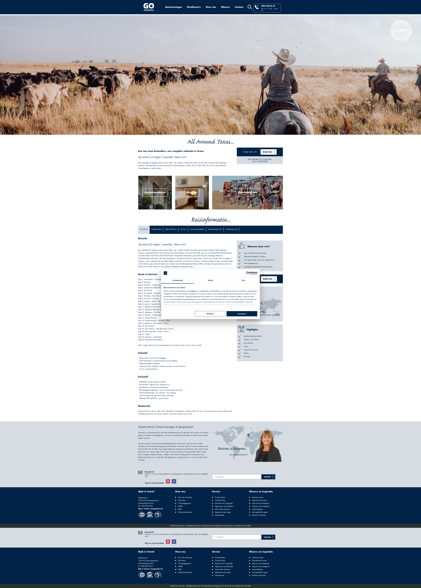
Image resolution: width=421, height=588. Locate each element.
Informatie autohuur (222, 509)
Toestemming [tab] (177, 280)
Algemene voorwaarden (224, 506)
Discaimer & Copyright (224, 503)
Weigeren (210, 314)
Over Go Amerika (185, 497)
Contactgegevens (184, 503)
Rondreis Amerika (259, 515)
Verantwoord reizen (259, 500)
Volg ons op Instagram (260, 506)
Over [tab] (243, 280)
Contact (239, 7)
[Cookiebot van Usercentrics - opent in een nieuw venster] (247, 273)
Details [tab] (210, 280)
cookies (193, 291)
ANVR (180, 506)
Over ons (211, 7)
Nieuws (225, 7)
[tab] (144, 230)
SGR (179, 509)
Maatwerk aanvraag (222, 512)
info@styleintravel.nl (146, 503)
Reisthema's (194, 7)
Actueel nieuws (257, 497)
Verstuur (267, 477)
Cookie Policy (220, 500)
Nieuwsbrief (219, 515)
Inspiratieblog (257, 509)
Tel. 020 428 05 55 (145, 506)
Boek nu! (267, 152)
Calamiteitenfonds (185, 512)
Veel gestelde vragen (260, 512)
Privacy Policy (220, 497)
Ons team (182, 500)
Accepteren (241, 314)
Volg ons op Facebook (260, 503)
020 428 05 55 (268, 6)
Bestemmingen (173, 7)
